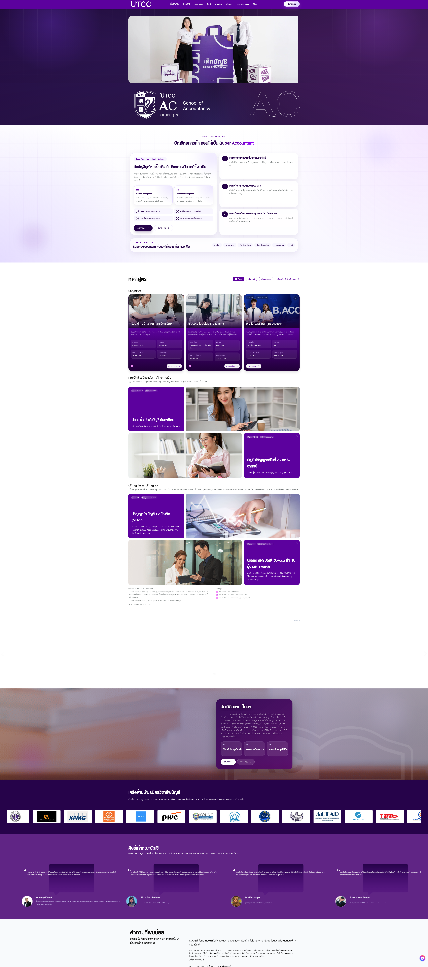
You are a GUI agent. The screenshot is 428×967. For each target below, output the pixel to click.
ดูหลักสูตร (141, 228)
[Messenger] (422, 959)
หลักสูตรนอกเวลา (266, 279)
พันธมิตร (218, 4)
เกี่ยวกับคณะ (175, 4)
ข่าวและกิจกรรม (243, 4)
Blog (255, 4)
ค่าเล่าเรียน (198, 4)
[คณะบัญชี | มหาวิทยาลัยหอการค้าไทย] (140, 4)
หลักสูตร (187, 4)
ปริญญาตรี (251, 279)
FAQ (209, 4)
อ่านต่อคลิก (228, 761)
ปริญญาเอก (293, 279)
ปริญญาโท (280, 279)
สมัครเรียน (162, 228)
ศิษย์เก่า (229, 4)
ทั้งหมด (240, 279)
